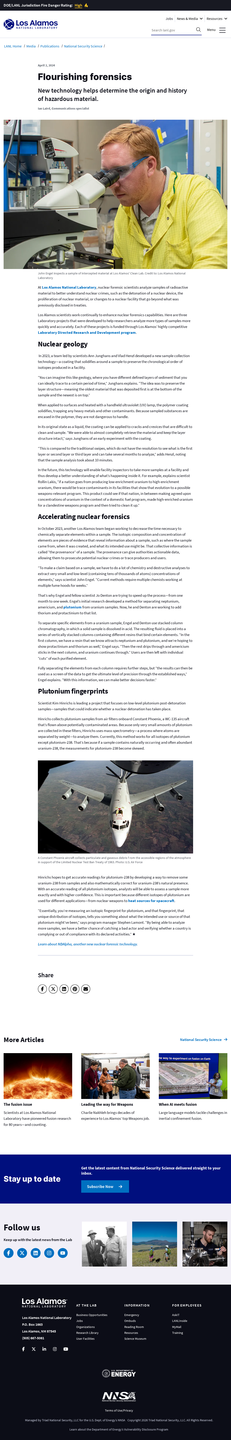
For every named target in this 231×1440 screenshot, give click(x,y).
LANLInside (179, 1321)
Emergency (131, 1315)
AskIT (176, 1315)
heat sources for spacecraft (150, 900)
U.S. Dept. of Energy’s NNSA (107, 1420)
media (31, 46)
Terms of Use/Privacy (119, 1410)
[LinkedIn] (64, 989)
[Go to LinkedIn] (44, 1349)
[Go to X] (34, 1349)
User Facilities (85, 1339)
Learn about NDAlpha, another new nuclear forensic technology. (88, 944)
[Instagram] (49, 1253)
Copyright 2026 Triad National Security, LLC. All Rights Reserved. (170, 1420)
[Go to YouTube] (65, 1349)
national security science (83, 46)
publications (49, 46)
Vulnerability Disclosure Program (146, 1429)
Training (177, 1333)
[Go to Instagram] (55, 1349)
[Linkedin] (36, 1253)
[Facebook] (42, 989)
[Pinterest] (74, 989)
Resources (131, 1333)
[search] (198, 30)
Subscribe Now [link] (100, 1186)
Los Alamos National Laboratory (69, 287)
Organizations (85, 1327)
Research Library (87, 1333)
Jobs (169, 18)
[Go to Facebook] (23, 1349)
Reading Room (134, 1327)
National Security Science (201, 1039)
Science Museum (135, 1339)
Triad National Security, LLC (60, 1420)
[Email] (85, 989)
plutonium (72, 607)
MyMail (176, 1327)
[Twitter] (53, 989)
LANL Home (13, 46)
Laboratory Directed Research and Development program (87, 332)
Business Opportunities (91, 1315)
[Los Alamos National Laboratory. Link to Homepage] (31, 24)
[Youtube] (63, 1253)
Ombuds (130, 1321)
